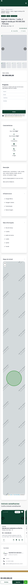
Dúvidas (6, 582)
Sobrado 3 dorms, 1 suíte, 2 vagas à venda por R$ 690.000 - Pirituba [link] (12, 12)
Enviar (14, 111)
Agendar (18, 582)
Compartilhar (15, 31)
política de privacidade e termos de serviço (13, 117)
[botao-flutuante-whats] (25, 582)
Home (2, 9)
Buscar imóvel (9, 9)
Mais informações (8, 223)
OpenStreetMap (17, 494)
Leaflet (10, 494)
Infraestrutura (7, 193)
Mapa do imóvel (8, 259)
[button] (2, 48)
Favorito (24, 31)
